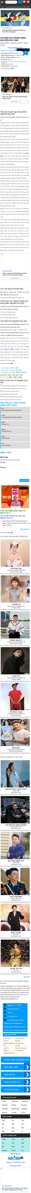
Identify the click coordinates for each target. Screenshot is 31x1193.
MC (16, 934)
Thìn (13, 1131)
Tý (2, 1127)
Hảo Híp (17, 1045)
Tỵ (22, 1131)
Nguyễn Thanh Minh (9, 1053)
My (3, 1143)
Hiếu (22, 1143)
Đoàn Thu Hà (16, 968)
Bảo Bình (24, 1105)
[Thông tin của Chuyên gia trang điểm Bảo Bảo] (15, 745)
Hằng (13, 1146)
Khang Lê (6, 1050)
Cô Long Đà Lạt (19, 1043)
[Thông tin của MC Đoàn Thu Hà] (15, 966)
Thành (4, 1139)
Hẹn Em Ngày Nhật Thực (16, 789)
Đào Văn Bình (16, 897)
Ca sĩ (2, 7)
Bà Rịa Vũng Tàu (16, 751)
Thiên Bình (15, 1101)
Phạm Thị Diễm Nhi (20, 1048)
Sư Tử (23, 1112)
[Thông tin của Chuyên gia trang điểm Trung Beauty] (15, 638)
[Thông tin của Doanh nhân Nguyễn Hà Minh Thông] (15, 823)
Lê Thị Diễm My (19, 1050)
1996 (19, 1005)
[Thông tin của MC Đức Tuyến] (15, 930)
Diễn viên (13, 7)
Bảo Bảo (16, 748)
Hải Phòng (16, 715)
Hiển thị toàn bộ (24, 529)
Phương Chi (16, 568)
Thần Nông (24, 1101)
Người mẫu (19, 7)
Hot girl (8, 7)
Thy (22, 1150)
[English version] (28, 2)
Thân (22, 1120)
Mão (3, 1131)
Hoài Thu (6, 1048)
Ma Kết (14, 1105)
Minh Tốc (17, 1040)
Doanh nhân (16, 827)
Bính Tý (16, 1016)
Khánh (14, 1150)
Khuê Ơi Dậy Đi (19, 1038)
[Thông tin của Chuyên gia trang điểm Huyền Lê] (15, 602)
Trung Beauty (16, 640)
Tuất (13, 1124)
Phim (16, 791)
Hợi (22, 1124)
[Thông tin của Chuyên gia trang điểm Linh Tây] (15, 674)
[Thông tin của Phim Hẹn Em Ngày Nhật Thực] (15, 787)
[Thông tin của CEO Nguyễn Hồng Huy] (15, 858)
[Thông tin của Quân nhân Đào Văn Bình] (15, 894)
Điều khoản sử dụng (15, 1165)
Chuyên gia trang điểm (16, 43)
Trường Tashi (16, 712)
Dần (22, 1127)
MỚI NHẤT (26, 7)
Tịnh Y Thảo (7, 1038)
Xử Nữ (4, 1101)
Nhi (3, 1146)
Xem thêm (26, 976)
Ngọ (3, 1120)
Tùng (13, 1139)
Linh (22, 1139)
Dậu (3, 1124)
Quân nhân (16, 898)
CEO (16, 862)
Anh (22, 1146)
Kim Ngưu (24, 1108)
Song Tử (4, 1112)
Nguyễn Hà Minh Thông (16, 825)
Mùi (13, 1120)
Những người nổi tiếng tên (10, 368)
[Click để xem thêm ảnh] (15, 47)
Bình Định (16, 792)
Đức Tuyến (16, 933)
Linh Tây (16, 676)
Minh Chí (6, 1040)
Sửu (13, 1127)
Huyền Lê (16, 604)
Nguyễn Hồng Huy (16, 861)
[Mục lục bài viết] (29, 833)
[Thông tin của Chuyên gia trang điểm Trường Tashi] (15, 709)
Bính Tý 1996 (9, 349)
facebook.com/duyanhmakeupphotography (17, 61)
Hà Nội (16, 608)
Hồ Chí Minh (16, 572)
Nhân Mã (4, 1105)
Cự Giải (14, 1112)
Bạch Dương (15, 1108)
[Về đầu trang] (29, 1191)
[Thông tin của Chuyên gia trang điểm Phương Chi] (15, 566)
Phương (4, 1150)
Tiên (13, 1143)
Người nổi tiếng (4, 43)
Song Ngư (21, 1020)
